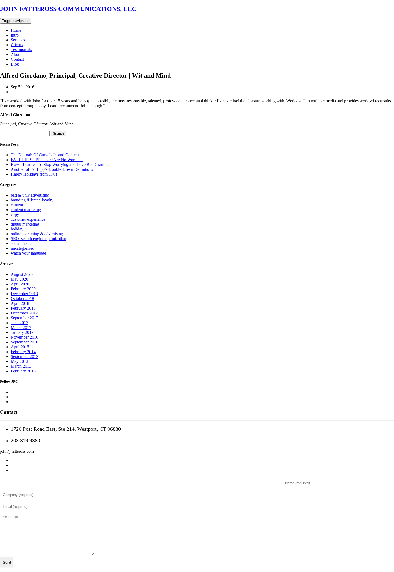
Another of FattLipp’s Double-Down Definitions (52, 169)
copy (15, 214)
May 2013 (19, 361)
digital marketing (25, 224)
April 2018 (20, 303)
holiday (17, 229)
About (16, 54)
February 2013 (23, 371)
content (17, 204)
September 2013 (24, 356)
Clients (17, 44)
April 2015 (20, 347)
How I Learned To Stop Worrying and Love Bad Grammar (61, 164)
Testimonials (21, 49)
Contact (17, 59)
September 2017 (24, 318)
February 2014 (23, 351)
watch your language (28, 253)
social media (21, 243)
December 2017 (24, 313)
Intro (15, 35)
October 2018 (22, 298)
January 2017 (22, 332)
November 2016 (24, 337)
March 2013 (21, 366)
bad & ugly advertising (30, 195)
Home (16, 30)
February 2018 (23, 308)
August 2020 (22, 274)
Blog (15, 64)
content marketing (26, 209)
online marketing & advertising (37, 233)
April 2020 (20, 284)
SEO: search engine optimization (38, 238)
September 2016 (24, 342)
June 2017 (19, 322)
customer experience (28, 219)
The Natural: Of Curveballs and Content (45, 155)
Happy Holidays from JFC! (34, 174)
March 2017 (21, 327)
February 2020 (23, 289)
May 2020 (19, 279)
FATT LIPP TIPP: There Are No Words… (47, 159)
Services (18, 40)
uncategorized (22, 248)
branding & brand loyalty (32, 200)
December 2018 (24, 293)
